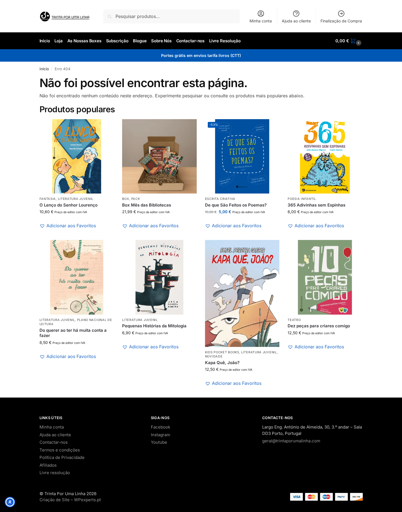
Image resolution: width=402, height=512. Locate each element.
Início (44, 69)
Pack (135, 199)
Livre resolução (55, 472)
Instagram (160, 434)
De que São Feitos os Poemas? (236, 205)
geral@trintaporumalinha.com (291, 440)
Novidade (214, 356)
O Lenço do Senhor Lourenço (69, 205)
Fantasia (48, 199)
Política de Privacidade (62, 457)
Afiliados (48, 465)
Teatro (294, 320)
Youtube (159, 442)
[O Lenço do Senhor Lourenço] (77, 156)
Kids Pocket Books (222, 352)
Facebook (160, 427)
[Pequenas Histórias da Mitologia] (159, 277)
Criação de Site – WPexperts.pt (70, 499)
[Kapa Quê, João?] (242, 293)
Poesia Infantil (302, 199)
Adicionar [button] (76, 234)
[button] (348, 41)
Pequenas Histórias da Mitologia (154, 325)
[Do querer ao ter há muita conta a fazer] (77, 277)
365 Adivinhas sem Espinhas (316, 205)
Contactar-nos (54, 442)
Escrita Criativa (220, 199)
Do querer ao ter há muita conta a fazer (73, 333)
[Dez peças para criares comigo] (325, 277)
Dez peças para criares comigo (319, 325)
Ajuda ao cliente (296, 21)
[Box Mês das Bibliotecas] (159, 156)
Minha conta (260, 21)
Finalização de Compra (341, 21)
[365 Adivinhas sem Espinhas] (325, 156)
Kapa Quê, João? (222, 362)
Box (125, 199)
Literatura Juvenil (76, 199)
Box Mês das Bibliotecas (146, 205)
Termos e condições (60, 450)
